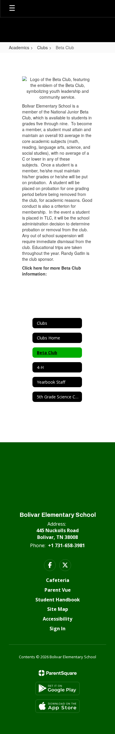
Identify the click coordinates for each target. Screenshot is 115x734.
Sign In (57, 628)
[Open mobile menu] (12, 8)
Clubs (42, 47)
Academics (19, 47)
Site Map (57, 609)
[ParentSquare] (57, 673)
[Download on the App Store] (57, 706)
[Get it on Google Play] (57, 688)
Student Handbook (57, 599)
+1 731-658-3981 (66, 545)
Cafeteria (57, 580)
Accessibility (57, 619)
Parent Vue (58, 590)
